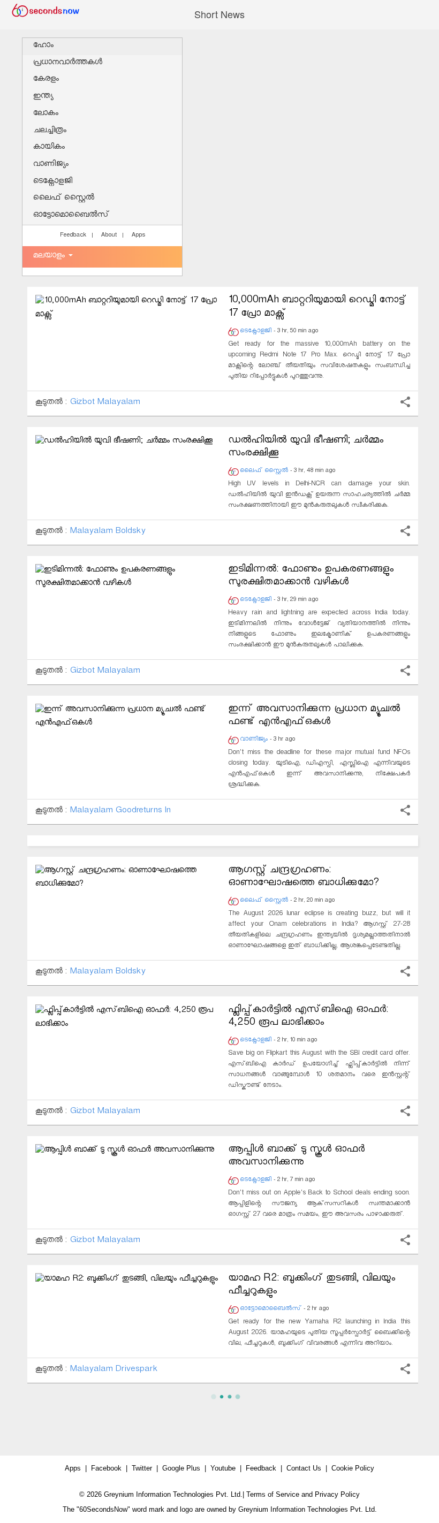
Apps (138, 236)
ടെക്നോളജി (52, 182)
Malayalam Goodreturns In (120, 811)
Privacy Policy (337, 1494)
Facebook (106, 1468)
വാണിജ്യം (51, 165)
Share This (405, 402)
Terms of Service (272, 1494)
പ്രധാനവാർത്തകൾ (67, 63)
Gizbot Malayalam (105, 403)
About (109, 236)
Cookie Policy (352, 1468)
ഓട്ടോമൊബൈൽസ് (71, 216)
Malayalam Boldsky (107, 532)
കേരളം (46, 80)
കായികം (49, 148)
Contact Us (303, 1468)
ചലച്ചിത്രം (49, 131)
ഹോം (43, 46)
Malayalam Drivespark (113, 1370)
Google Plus (181, 1468)
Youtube (223, 1468)
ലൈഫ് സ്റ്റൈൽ (63, 199)
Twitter (142, 1468)
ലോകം (45, 114)
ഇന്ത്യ (43, 97)
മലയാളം (50, 256)
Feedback (73, 236)
